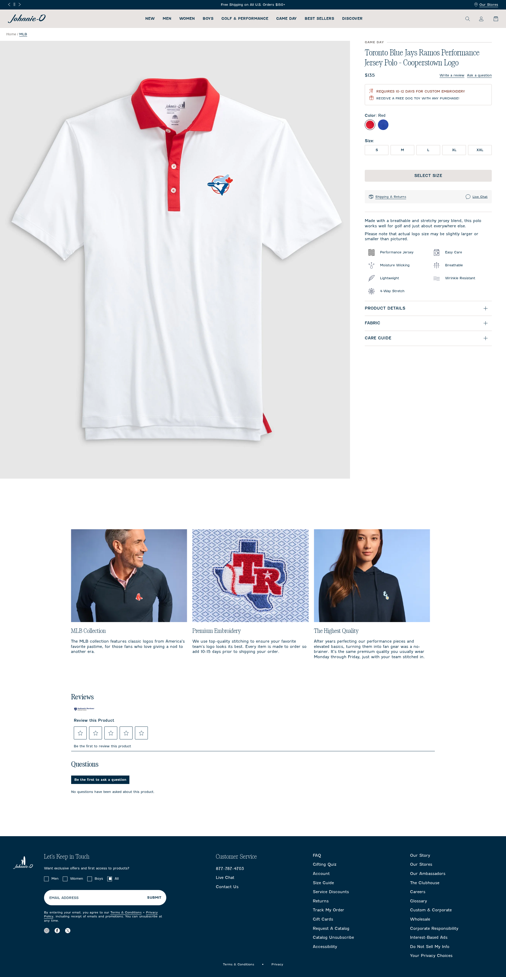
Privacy (277, 964)
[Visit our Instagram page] (46, 930)
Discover (352, 19)
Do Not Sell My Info (429, 946)
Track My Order (328, 910)
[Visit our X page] (67, 930)
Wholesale (420, 919)
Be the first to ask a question (100, 780)
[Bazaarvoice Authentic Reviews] (84, 709)
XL (454, 150)
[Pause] (14, 4)
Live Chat (480, 197)
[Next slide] (19, 4)
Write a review (452, 75)
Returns (321, 901)
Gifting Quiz (325, 864)
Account (321, 873)
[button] (80, 733)
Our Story (420, 855)
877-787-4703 (230, 868)
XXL (479, 150)
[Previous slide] (9, 4)
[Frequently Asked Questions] (253, 4)
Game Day (286, 19)
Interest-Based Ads (428, 937)
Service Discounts (331, 891)
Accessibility (325, 946)
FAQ (317, 855)
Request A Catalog (331, 928)
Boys (208, 19)
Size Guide (323, 882)
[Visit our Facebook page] (57, 930)
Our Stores (488, 5)
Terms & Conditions (126, 912)
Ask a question (479, 75)
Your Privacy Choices (431, 955)
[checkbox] (46, 879)
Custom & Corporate (431, 910)
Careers (417, 891)
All (117, 878)
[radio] (370, 124)
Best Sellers (319, 19)
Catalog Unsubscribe (333, 937)
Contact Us (227, 886)
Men (167, 19)
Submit (154, 897)
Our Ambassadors (427, 873)
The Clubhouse (424, 882)
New (150, 19)
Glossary (418, 901)
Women (187, 19)
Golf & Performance (244, 19)
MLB (23, 34)
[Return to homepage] (27, 18)
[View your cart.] (493, 18)
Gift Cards (323, 919)
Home (11, 34)
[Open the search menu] (467, 18)
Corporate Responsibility (434, 928)
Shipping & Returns (390, 197)
